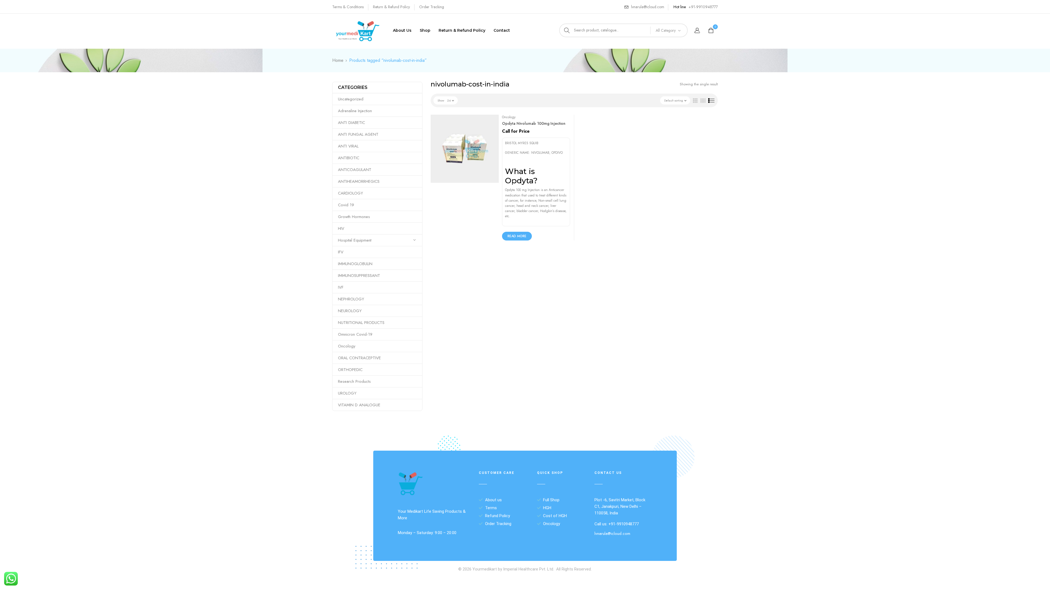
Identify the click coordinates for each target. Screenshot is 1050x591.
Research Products (354, 381)
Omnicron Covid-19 (355, 334)
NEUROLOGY (350, 311)
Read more (517, 236)
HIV (341, 228)
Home (337, 60)
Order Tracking (431, 7)
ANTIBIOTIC (348, 158)
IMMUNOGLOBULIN (355, 264)
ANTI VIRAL (348, 146)
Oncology (346, 346)
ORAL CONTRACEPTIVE (359, 358)
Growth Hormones (354, 217)
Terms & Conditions (348, 7)
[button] (711, 30)
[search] (567, 30)
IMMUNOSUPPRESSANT (359, 276)
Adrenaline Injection (355, 111)
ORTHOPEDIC (350, 370)
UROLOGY (347, 393)
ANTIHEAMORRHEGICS (359, 181)
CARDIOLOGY (350, 193)
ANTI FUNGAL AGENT (358, 134)
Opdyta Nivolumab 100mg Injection (533, 123)
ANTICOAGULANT (354, 170)
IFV (340, 252)
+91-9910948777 (703, 7)
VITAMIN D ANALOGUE (359, 405)
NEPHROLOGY (351, 299)
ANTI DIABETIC (351, 123)
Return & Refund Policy (391, 7)
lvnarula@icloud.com (647, 7)
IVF (340, 287)
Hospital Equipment (354, 240)
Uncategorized (350, 99)
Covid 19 (346, 205)
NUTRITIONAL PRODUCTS (361, 323)
